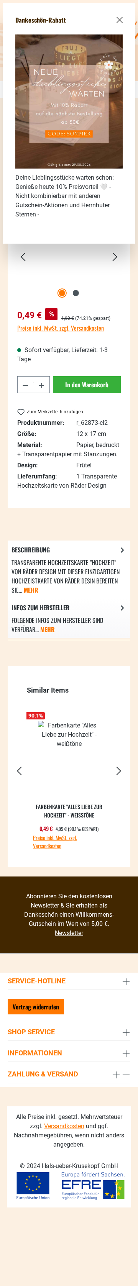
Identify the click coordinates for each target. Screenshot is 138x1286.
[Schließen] (119, 20)
